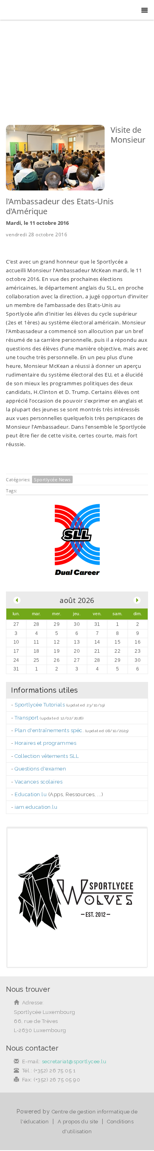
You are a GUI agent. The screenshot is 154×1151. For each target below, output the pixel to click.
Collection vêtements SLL (47, 756)
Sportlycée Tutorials (40, 705)
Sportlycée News (52, 479)
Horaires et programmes (45, 743)
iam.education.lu (36, 807)
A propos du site (78, 1122)
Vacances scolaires (38, 782)
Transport (27, 718)
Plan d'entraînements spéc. (49, 730)
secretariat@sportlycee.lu (74, 1061)
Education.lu (31, 794)
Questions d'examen (40, 769)
